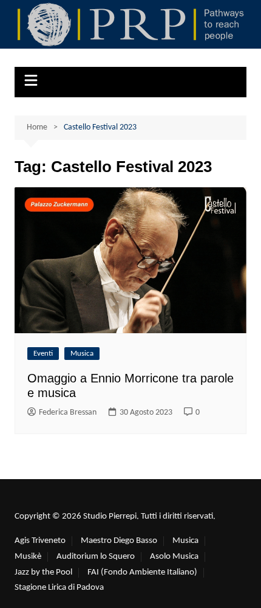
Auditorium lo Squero (95, 556)
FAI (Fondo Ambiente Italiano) (142, 572)
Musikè (28, 556)
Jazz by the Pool (43, 572)
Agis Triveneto (40, 540)
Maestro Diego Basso (119, 540)
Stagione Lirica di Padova (59, 587)
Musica (81, 354)
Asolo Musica (174, 556)
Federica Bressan (68, 412)
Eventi (43, 354)
